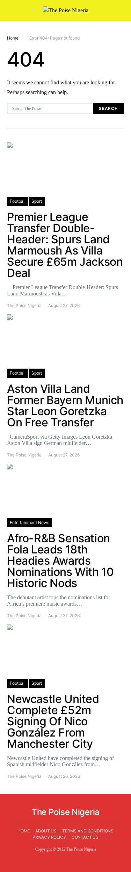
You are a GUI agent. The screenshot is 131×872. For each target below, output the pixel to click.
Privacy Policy (49, 837)
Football (18, 201)
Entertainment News (29, 522)
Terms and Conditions (88, 830)
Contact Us (85, 837)
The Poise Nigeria (24, 305)
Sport (36, 201)
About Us (46, 830)
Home (13, 38)
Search (108, 108)
